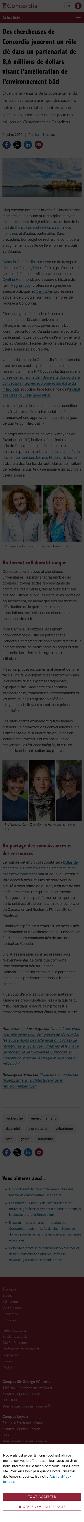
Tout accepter (42, 1497)
